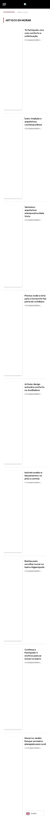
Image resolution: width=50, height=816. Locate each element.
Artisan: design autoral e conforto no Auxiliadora (34, 387)
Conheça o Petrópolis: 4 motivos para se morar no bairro (33, 654)
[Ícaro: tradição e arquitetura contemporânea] (12, 157)
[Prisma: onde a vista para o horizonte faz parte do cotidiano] (12, 334)
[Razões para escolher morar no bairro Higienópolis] (12, 600)
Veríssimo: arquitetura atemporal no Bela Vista (34, 212)
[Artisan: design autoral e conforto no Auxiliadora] (12, 423)
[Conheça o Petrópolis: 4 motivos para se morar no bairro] (12, 688)
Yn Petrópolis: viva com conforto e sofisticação (34, 33)
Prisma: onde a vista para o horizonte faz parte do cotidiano (35, 298)
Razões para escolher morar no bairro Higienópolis (34, 564)
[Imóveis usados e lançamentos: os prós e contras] (12, 511)
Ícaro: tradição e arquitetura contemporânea (33, 121)
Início (19, 12)
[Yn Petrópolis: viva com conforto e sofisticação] (12, 69)
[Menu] (4, 4)
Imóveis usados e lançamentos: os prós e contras (33, 475)
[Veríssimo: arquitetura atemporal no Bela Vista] (12, 246)
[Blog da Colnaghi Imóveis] (25, 4)
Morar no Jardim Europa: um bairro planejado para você (35, 741)
